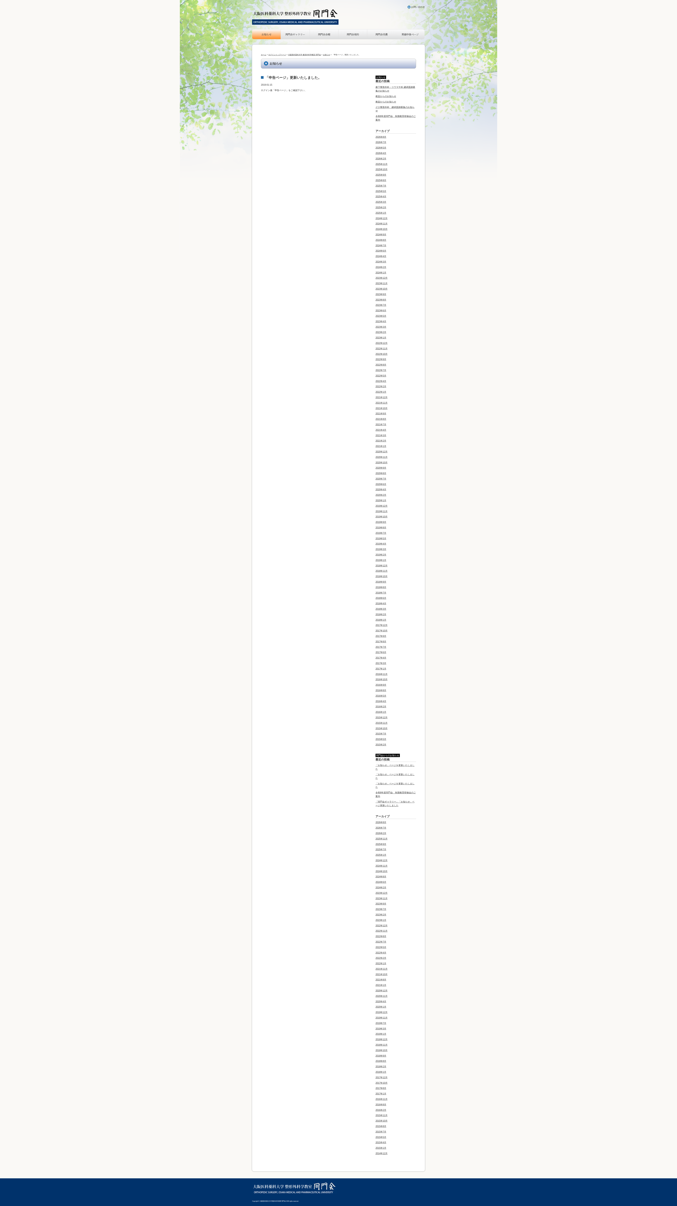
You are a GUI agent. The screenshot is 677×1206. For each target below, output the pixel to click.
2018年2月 (381, 614)
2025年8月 (381, 180)
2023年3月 (381, 327)
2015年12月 (382, 717)
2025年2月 (381, 207)
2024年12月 (382, 218)
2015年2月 (381, 744)
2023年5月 (381, 316)
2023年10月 (382, 289)
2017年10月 (382, 630)
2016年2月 (381, 706)
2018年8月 (381, 587)
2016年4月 (381, 701)
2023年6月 (381, 310)
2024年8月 (381, 240)
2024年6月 (381, 250)
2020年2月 (381, 495)
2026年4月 (381, 153)
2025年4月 (381, 196)
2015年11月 (382, 723)
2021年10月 (382, 408)
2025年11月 (382, 164)
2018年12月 (382, 565)
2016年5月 (381, 696)
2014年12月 (382, 1153)
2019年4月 (381, 543)
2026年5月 (381, 147)
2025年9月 (381, 175)
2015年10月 (382, 728)
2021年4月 (381, 430)
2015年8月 (381, 1126)
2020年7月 (381, 478)
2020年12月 (382, 451)
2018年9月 (381, 582)
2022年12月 (382, 343)
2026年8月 (381, 137)
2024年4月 (381, 256)
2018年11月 (382, 571)
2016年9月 (381, 685)
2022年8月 (381, 364)
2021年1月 (381, 446)
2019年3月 (381, 549)
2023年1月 (381, 337)
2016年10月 (382, 679)
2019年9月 (381, 522)
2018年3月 (381, 609)
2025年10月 (382, 169)
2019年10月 (382, 516)
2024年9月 (381, 234)
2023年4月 (381, 321)
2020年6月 (381, 484)
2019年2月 (381, 554)
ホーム (263, 55)
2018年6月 (381, 598)
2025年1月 (381, 213)
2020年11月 (382, 457)
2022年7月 (381, 370)
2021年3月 (381, 435)
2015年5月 (381, 739)
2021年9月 (381, 413)
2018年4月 (381, 603)
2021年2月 (381, 440)
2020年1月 (381, 500)
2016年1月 (381, 712)
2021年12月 (382, 397)
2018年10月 (382, 576)
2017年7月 (381, 647)
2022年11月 (382, 348)
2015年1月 (381, 1148)
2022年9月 (381, 359)
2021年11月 (382, 403)
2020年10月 (382, 462)
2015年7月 (381, 733)
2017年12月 (382, 625)
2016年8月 (381, 690)
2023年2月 (381, 332)
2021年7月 (381, 424)
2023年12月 (382, 278)
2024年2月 (381, 267)
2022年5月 (381, 375)
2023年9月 (381, 294)
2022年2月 (381, 386)
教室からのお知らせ (386, 96)
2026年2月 (381, 158)
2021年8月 (381, 419)
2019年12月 (382, 506)
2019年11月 (382, 511)
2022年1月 (381, 392)
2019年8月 (381, 527)
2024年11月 (382, 223)
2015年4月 (381, 1142)
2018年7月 (381, 592)
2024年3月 (381, 261)
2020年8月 (381, 473)
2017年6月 (381, 652)
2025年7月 (381, 185)
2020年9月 (381, 468)
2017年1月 (381, 668)
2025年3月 (381, 202)
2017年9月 (381, 636)
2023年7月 (381, 305)
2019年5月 (381, 538)
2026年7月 (381, 142)
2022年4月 (381, 381)
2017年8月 (381, 641)
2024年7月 (381, 245)
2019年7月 (381, 533)
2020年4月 (381, 489)
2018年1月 (381, 620)
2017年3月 (381, 663)
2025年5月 (381, 191)
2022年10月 (382, 354)
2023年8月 (381, 299)
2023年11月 (382, 283)
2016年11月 (382, 674)
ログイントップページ (277, 55)
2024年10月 (382, 229)
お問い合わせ (418, 7)
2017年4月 (381, 657)
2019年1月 (381, 560)
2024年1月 (381, 272)
